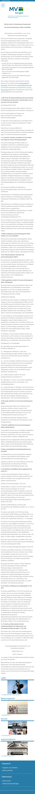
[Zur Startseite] (16, 14)
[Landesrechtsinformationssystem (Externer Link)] (17, 687)
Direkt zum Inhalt (6, 0)
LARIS (3, 678)
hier (2, 201)
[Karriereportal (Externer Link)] (17, 728)
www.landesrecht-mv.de (24, 85)
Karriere (4, 718)
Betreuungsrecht (8, 698)
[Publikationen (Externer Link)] (17, 707)
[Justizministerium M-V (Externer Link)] (17, 748)
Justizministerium (8, 739)
